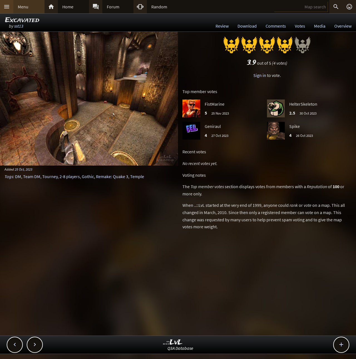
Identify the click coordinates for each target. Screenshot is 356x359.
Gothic (88, 176)
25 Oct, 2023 (23, 169)
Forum (113, 6)
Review (222, 26)
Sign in (259, 75)
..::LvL (173, 342)
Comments (276, 26)
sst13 (18, 26)
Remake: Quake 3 (112, 176)
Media (319, 26)
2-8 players (70, 176)
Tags (8, 176)
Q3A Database (180, 348)
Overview (343, 26)
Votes (300, 26)
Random (159, 6)
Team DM (31, 176)
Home (67, 6)
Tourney (50, 176)
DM (18, 176)
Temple (137, 176)
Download (247, 26)
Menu (23, 6)
